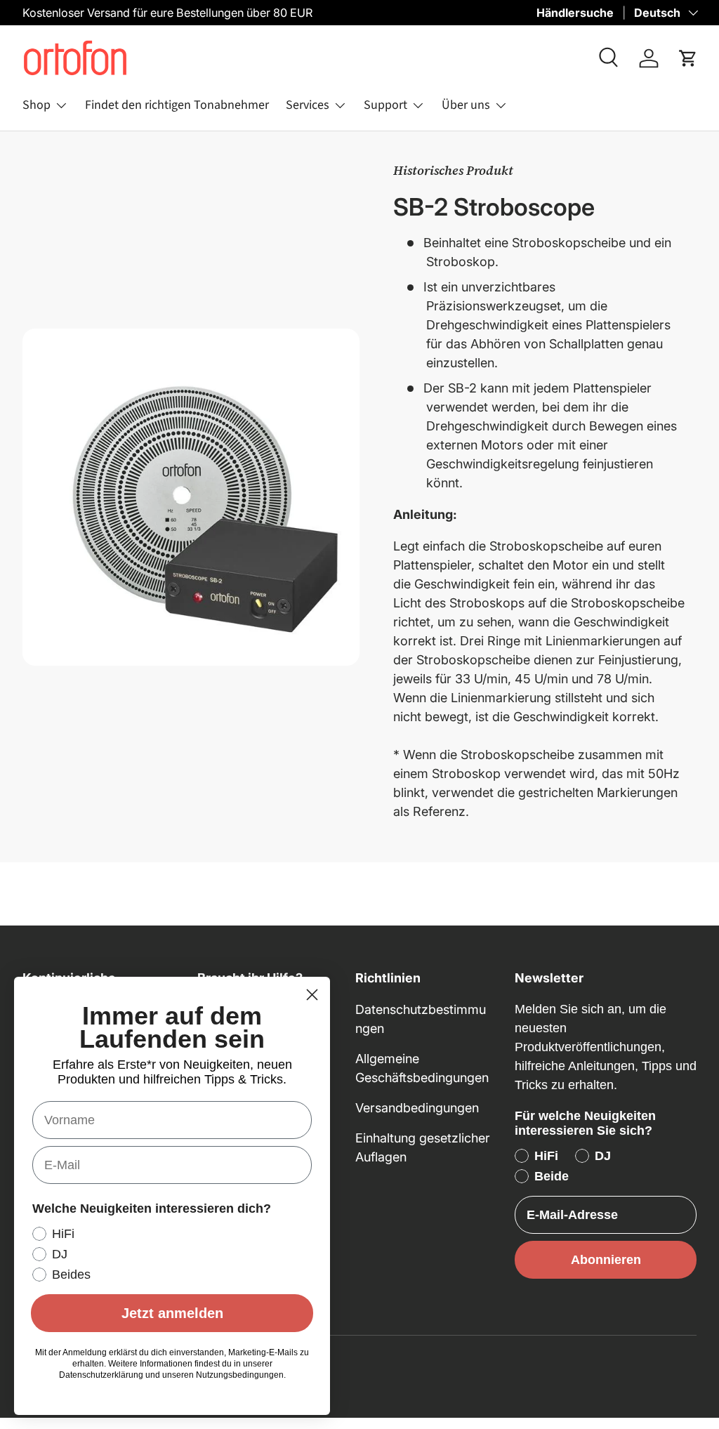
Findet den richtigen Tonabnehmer (177, 105)
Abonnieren (606, 1260)
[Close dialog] (312, 994)
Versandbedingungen (417, 1107)
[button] (688, 58)
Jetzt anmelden (172, 1313)
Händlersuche (575, 13)
